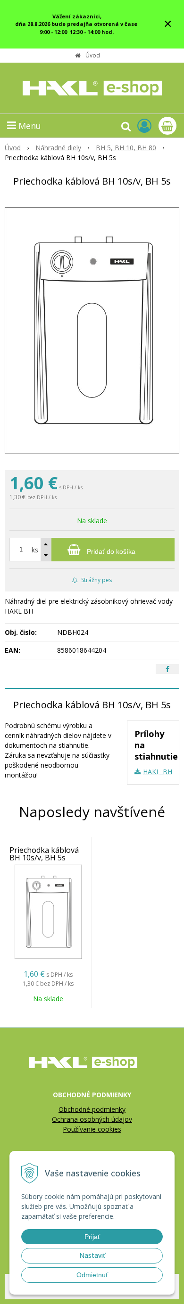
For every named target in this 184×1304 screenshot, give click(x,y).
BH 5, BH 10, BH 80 (126, 147)
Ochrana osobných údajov (92, 1119)
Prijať (92, 1236)
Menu (28, 125)
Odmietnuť (92, 1275)
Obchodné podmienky (92, 1109)
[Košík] (167, 125)
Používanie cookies (92, 1129)
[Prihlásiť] (144, 125)
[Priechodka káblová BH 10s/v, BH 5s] (92, 330)
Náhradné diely (58, 147)
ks (35, 549)
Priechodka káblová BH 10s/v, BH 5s (44, 853)
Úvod (92, 55)
